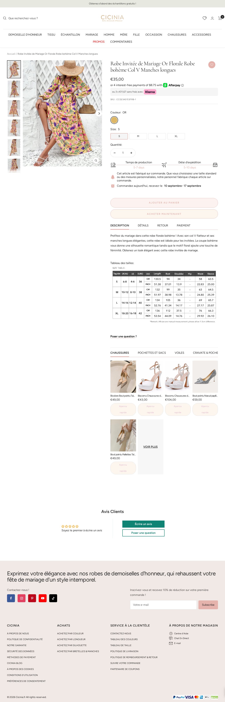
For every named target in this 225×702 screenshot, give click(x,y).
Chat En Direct (181, 638)
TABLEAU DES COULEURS (124, 639)
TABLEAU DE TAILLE (120, 645)
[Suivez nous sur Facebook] (11, 598)
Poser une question (122, 336)
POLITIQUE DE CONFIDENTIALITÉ (25, 639)
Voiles (179, 352)
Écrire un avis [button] (143, 524)
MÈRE (123, 34)
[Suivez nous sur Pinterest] (32, 598)
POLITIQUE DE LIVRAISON (124, 651)
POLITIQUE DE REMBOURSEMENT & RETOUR (134, 657)
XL (176, 136)
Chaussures (177, 34)
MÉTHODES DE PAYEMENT (21, 657)
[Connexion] (212, 18)
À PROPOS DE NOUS (18, 633)
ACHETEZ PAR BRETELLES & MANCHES (78, 651)
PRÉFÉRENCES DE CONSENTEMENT (26, 681)
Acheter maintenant (164, 213)
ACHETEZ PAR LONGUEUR (71, 639)
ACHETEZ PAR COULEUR (70, 633)
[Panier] (220, 18)
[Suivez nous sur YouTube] (43, 598)
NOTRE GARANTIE (17, 645)
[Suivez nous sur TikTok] (53, 598)
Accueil (11, 53)
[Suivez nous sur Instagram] (21, 598)
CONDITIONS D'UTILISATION (22, 675)
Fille (136, 34)
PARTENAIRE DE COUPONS (125, 669)
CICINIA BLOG (14, 663)
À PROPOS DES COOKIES (20, 669)
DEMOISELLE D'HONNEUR (25, 34)
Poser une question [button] (143, 532)
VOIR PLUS (150, 446)
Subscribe (208, 604)
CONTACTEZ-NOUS (120, 633)
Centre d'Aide (181, 633)
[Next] (99, 113)
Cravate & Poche (205, 352)
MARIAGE (92, 34)
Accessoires (201, 34)
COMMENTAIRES (121, 41)
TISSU (51, 34)
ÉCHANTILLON (70, 34)
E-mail (177, 643)
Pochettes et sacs (152, 352)
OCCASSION (153, 34)
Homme (109, 34)
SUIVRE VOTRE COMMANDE (125, 663)
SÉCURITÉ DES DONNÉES (20, 651)
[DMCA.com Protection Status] (214, 697)
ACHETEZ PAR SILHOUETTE (72, 645)
